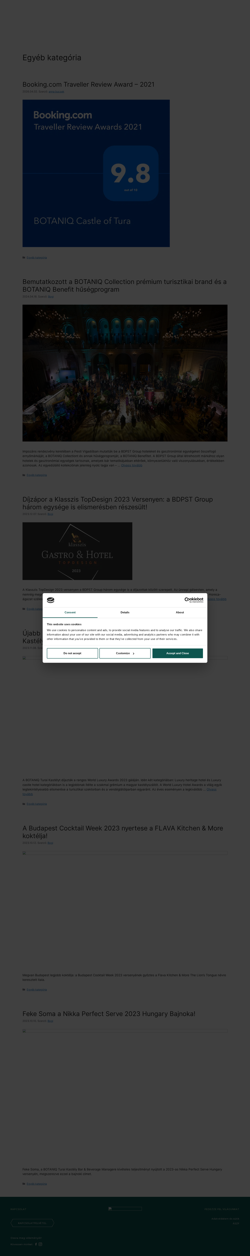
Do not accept (72, 653)
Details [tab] (125, 612)
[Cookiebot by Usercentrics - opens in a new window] (187, 600)
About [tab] (180, 612)
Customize (123, 653)
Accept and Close (177, 653)
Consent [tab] (70, 612)
